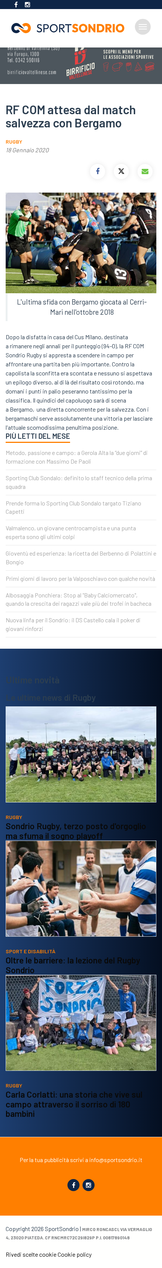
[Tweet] (121, 171)
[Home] (70, 28)
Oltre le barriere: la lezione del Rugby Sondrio (73, 965)
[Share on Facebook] (97, 171)
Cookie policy (75, 1254)
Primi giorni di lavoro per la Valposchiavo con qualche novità (80, 578)
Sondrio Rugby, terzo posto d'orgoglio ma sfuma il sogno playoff (76, 831)
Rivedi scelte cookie (31, 1254)
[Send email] (145, 171)
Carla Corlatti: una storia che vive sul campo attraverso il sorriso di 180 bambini (74, 1104)
